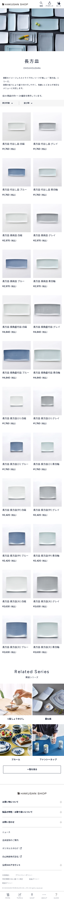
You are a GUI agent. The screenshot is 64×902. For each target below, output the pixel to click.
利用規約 (5, 875)
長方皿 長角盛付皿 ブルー (15, 372)
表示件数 (6, 103)
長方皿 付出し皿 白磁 (13, 144)
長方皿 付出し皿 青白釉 (45, 189)
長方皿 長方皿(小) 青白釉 (46, 464)
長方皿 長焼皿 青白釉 (44, 281)
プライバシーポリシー (23, 875)
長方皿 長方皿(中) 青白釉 (46, 555)
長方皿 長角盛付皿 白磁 (14, 327)
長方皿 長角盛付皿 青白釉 (46, 372)
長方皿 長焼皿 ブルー (13, 281)
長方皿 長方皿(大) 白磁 (14, 601)
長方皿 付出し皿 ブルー (14, 189)
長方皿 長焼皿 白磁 (12, 235)
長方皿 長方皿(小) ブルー (15, 464)
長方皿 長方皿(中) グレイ (46, 510)
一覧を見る (32, 769)
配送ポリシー (7, 883)
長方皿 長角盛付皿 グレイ (46, 327)
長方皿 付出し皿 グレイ (45, 144)
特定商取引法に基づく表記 (12, 879)
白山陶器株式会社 (10, 857)
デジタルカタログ (10, 848)
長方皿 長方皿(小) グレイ (46, 418)
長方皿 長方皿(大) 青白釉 (46, 647)
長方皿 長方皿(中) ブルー (15, 555)
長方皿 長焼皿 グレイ (44, 235)
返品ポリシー (34, 879)
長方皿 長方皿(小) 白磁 (14, 418)
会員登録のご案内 (10, 840)
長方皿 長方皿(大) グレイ (46, 601)
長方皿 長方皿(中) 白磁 (14, 510)
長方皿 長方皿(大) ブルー (15, 647)
